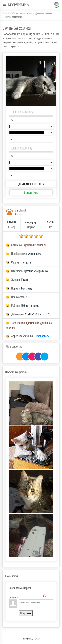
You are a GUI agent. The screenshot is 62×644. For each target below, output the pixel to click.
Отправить (25, 613)
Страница (18, 214)
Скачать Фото (31, 193)
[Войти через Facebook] (33, 595)
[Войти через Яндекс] (38, 595)
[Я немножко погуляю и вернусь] (31, 491)
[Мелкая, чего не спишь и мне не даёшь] (31, 403)
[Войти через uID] (21, 595)
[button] (56, 5)
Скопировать (42, 336)
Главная (5, 13)
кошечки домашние (28, 323)
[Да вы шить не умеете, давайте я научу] (31, 535)
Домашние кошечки (43, 13)
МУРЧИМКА (28, 638)
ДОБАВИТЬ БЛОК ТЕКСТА (31, 184)
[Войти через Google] (44, 595)
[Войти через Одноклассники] (49, 595)
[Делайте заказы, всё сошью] (31, 447)
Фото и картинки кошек (22, 13)
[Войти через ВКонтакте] (27, 595)
